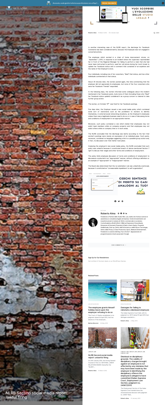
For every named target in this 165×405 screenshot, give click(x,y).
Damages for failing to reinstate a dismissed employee (135, 308)
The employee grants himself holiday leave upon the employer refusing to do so (101, 309)
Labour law (10, 388)
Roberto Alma (108, 213)
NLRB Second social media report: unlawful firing (100, 356)
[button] (156, 33)
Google (126, 234)
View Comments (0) (117, 245)
